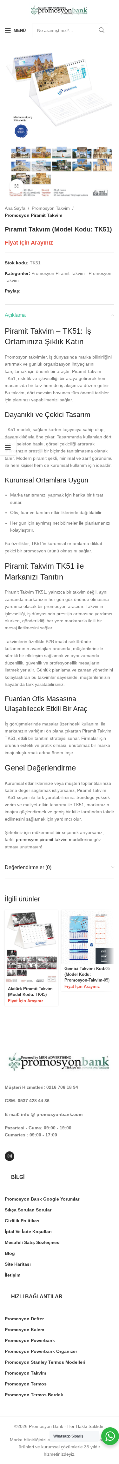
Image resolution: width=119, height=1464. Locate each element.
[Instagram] (9, 1156)
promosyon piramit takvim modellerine (54, 839)
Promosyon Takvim (51, 208)
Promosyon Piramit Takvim (33, 215)
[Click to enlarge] (17, 186)
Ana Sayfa (15, 208)
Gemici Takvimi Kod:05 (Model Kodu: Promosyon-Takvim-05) (87, 974)
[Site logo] (60, 9)
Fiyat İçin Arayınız (29, 242)
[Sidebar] (8, 447)
